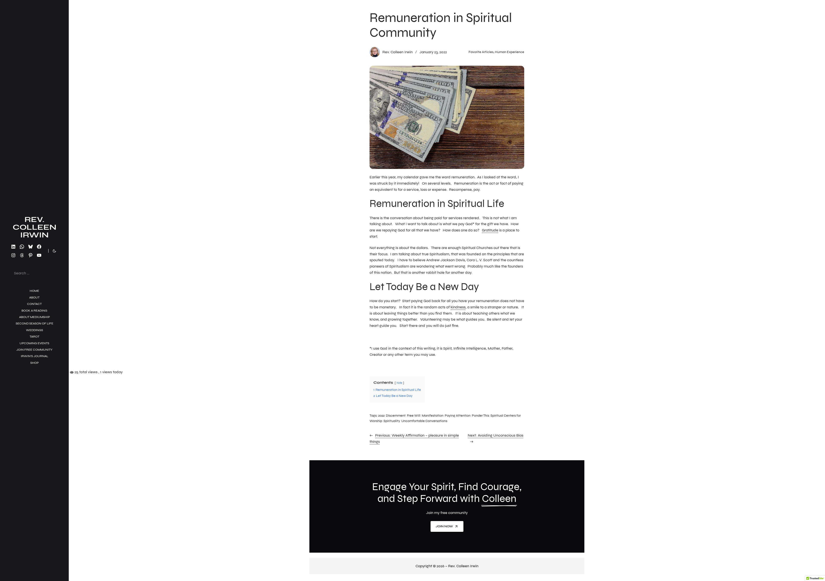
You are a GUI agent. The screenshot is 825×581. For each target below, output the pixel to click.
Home (34, 291)
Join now (444, 526)
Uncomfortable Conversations (424, 421)
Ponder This (480, 415)
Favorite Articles (481, 52)
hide (399, 383)
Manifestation (432, 415)
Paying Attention (458, 415)
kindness (458, 307)
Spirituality (391, 421)
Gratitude (490, 230)
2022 (381, 415)
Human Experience (509, 52)
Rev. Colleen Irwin (34, 227)
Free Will (413, 415)
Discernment (396, 415)
